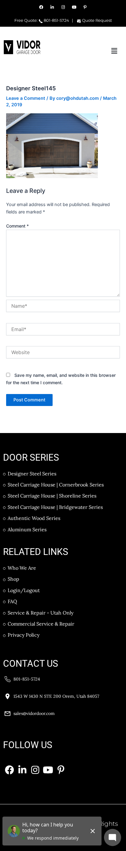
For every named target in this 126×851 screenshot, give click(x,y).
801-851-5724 (56, 20)
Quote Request (96, 20)
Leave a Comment (25, 98)
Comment (17, 225)
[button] (114, 51)
